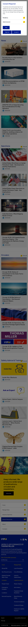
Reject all (7, 32)
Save (6, 27)
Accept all (16, 32)
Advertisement (6, 22)
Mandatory (5, 17)
